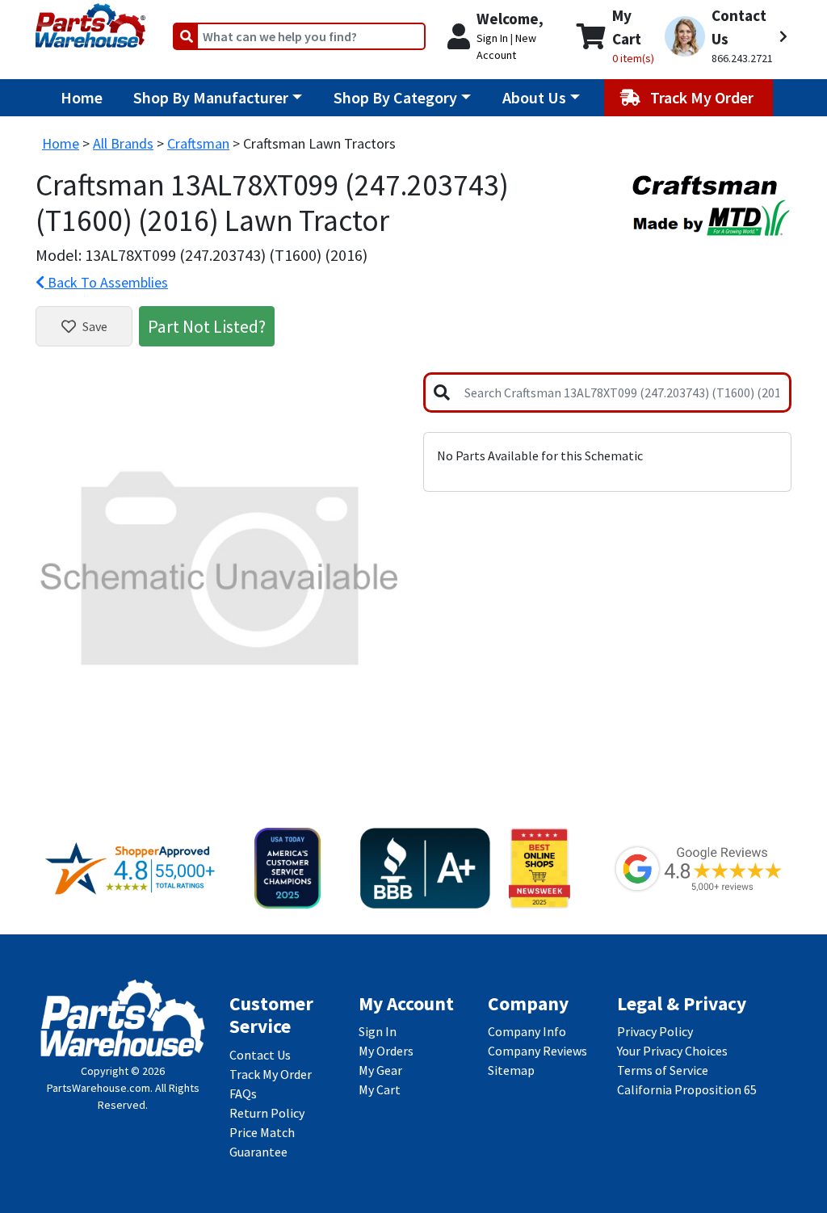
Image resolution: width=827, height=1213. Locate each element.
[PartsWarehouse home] (90, 20)
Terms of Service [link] (662, 1070)
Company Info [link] (527, 1031)
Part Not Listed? (207, 326)
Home (82, 97)
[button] (726, 36)
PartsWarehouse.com (98, 1088)
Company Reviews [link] (537, 1051)
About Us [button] (534, 97)
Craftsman (198, 143)
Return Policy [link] (266, 1113)
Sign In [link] (378, 1031)
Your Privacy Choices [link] (672, 1051)
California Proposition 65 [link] (687, 1089)
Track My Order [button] (703, 97)
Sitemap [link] (511, 1070)
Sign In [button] (492, 38)
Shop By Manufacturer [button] (210, 97)
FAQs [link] (243, 1093)
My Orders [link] (386, 1051)
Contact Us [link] (260, 1055)
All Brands (123, 143)
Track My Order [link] (270, 1074)
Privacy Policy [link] (655, 1031)
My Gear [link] (380, 1070)
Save (94, 326)
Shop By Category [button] (395, 97)
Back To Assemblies (106, 282)
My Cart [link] (380, 1089)
